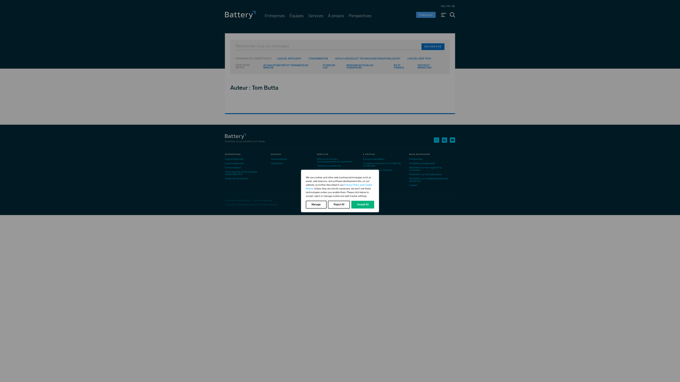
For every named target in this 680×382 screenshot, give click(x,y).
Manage (316, 204)
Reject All (339, 204)
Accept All (363, 204)
